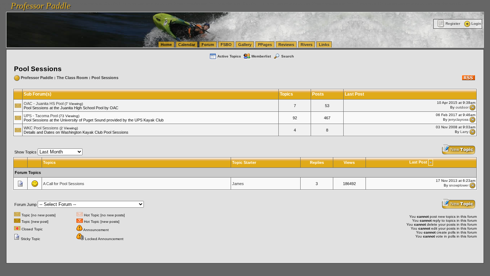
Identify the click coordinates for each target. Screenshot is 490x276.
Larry (464, 132)
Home (166, 44)
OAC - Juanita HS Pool (43, 103)
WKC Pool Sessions (41, 128)
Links (324, 44)
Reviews (286, 44)
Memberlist (261, 56)
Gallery (244, 44)
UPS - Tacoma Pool (41, 116)
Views (349, 162)
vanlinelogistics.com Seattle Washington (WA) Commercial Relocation (336, 3)
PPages (265, 44)
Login (476, 24)
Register (453, 24)
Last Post (418, 162)
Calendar (186, 44)
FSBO (226, 44)
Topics (49, 162)
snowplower (458, 185)
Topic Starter (244, 162)
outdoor (462, 107)
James (238, 183)
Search (287, 56)
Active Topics (229, 56)
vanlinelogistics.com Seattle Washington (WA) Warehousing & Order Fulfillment (206, 3)
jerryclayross (458, 119)
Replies (317, 162)
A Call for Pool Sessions (63, 183)
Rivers (306, 44)
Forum (208, 44)
